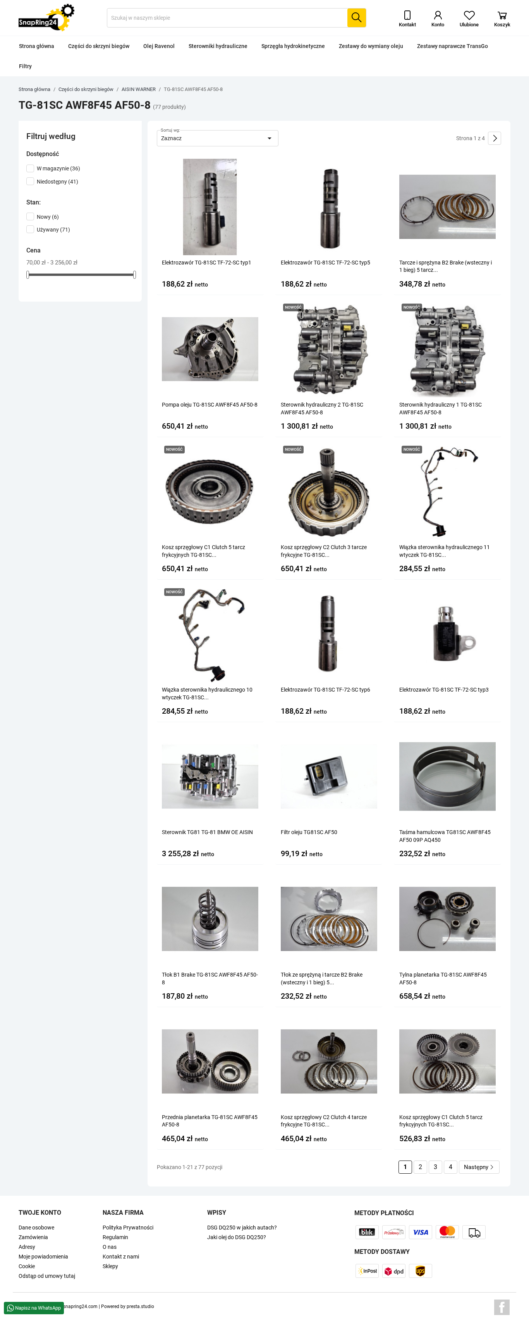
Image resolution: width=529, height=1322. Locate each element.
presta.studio (140, 1306)
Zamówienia (33, 1237)
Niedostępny (57, 182)
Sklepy (110, 1266)
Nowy (48, 217)
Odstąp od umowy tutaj (47, 1276)
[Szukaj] (356, 18)
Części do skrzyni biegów (98, 46)
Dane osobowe (36, 1227)
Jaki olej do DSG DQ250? (236, 1237)
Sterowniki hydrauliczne (218, 46)
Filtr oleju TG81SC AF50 (309, 832)
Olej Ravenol (159, 46)
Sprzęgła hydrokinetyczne (293, 46)
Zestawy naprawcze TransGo (452, 46)
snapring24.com (80, 1306)
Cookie (27, 1266)
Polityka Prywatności (128, 1227)
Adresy (27, 1247)
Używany (53, 230)
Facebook (502, 1307)
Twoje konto (40, 1212)
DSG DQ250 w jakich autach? (242, 1227)
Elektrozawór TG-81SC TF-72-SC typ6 (325, 690)
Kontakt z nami (121, 1256)
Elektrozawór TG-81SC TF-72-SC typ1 (206, 262)
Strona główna (36, 46)
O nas (110, 1247)
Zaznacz (218, 138)
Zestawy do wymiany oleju (371, 46)
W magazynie (58, 168)
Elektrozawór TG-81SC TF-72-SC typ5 (325, 262)
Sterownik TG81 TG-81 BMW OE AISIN (207, 832)
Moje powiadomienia (43, 1256)
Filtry (25, 66)
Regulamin (115, 1237)
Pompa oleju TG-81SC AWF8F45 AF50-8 (210, 405)
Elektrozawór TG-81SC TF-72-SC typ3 (444, 690)
